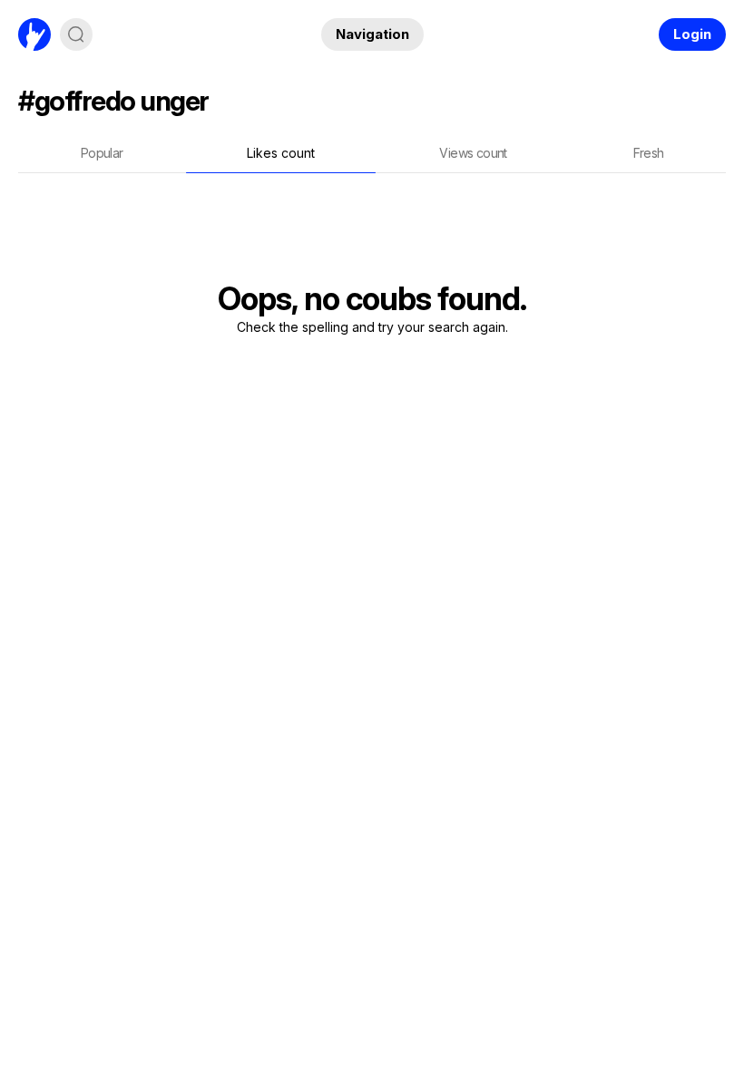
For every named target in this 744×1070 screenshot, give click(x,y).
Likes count (281, 152)
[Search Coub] (76, 34)
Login (692, 34)
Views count (472, 152)
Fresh (648, 152)
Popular (102, 152)
